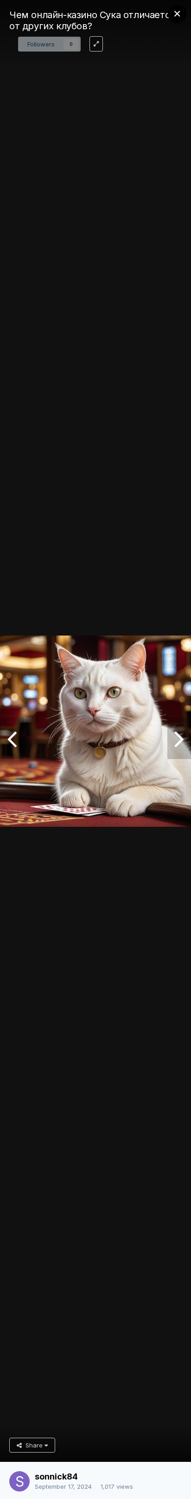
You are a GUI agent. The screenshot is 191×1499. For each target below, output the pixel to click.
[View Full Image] (96, 44)
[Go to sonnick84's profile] (19, 1481)
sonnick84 (56, 1476)
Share (33, 1445)
